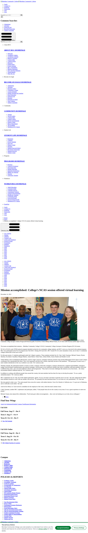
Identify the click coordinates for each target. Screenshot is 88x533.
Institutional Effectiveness (11, 494)
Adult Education (12, 187)
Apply (6, 4)
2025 (5, 249)
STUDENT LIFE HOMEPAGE (15, 135)
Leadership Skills (12, 196)
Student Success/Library (14, 148)
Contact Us (7, 6)
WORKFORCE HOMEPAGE (15, 184)
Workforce (7, 246)
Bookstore (10, 139)
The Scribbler (11, 125)
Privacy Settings (79, 528)
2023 (5, 252)
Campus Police (12, 61)
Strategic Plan (8, 516)
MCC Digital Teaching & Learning (11, 443)
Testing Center (11, 152)
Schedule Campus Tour (18, 404)
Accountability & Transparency (12, 485)
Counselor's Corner (13, 90)
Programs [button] (6, 156)
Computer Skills (12, 189)
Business (10, 164)
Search (2, 15)
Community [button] (7, 105)
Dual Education (12, 95)
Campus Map (11, 60)
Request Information (30, 404)
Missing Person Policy (9, 499)
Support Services (12, 151)
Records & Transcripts (14, 149)
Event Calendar (12, 66)
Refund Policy (8, 506)
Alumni (10, 114)
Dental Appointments (13, 120)
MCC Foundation (12, 67)
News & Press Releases (14, 70)
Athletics (6, 236)
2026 (5, 247)
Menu (13, 40)
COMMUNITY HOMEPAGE (15, 111)
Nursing (10, 174)
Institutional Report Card (11, 496)
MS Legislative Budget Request (12, 493)
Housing (10, 98)
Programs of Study (13, 99)
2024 (5, 250)
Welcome (10, 53)
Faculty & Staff (8, 241)
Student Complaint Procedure (12, 513)
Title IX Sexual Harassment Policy (13, 509)
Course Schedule (12, 92)
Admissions (7, 24)
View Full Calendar (7, 421)
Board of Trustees (12, 58)
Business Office (12, 88)
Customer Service (12, 190)
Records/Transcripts (9, 29)
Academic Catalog (13, 55)
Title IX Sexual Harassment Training (13, 511)
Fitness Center (11, 122)
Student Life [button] (7, 130)
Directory (10, 63)
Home (5, 218)
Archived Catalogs (9, 483)
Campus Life (7, 238)
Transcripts (7, 9)
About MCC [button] (7, 45)
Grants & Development (14, 193)
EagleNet (6, 7)
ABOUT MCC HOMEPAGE (14, 50)
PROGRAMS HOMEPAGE (14, 161)
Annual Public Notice (9, 488)
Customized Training (13, 192)
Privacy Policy (8, 503)
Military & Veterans (13, 172)
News (5, 219)
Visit (5, 10)
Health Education (12, 169)
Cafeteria (10, 140)
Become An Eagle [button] (9, 77)
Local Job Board (12, 198)
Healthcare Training (13, 195)
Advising (6, 26)
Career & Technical (13, 166)
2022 (5, 253)
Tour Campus (11, 101)
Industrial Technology (13, 171)
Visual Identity (11, 72)
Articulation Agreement (10, 490)
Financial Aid (7, 27)
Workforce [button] (7, 178)
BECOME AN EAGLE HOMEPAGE (17, 82)
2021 (5, 255)
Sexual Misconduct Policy (10, 508)
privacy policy (42, 529)
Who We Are (11, 73)
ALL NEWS (7, 233)
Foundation (7, 243)
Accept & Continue (63, 528)
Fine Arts (10, 143)
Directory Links (5, 230)
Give (5, 12)
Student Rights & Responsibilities (13, 514)
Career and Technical (10, 239)
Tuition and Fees (8, 519)
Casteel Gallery (12, 119)
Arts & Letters (11, 116)
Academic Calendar (13, 56)
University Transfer (13, 175)
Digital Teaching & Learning (15, 93)
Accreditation (7, 486)
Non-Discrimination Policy (11, 502)
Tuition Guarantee (9, 30)
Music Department (13, 124)
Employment (11, 64)
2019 (5, 258)
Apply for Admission (6, 404)
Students (6, 244)
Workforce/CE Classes (14, 127)
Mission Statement (13, 69)
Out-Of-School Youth (13, 199)
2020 (5, 256)
